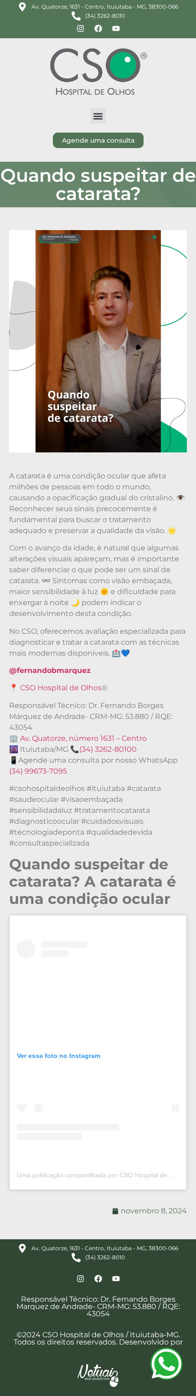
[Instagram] (80, 28)
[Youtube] (116, 28)
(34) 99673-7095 (38, 771)
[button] (98, 115)
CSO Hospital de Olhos (61, 687)
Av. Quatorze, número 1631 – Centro (83, 738)
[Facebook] (98, 28)
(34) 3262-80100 (108, 749)
